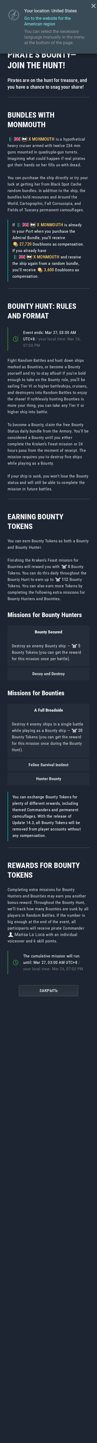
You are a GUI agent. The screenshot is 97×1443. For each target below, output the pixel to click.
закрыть (48, 990)
